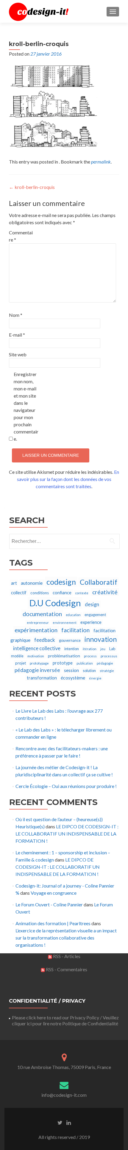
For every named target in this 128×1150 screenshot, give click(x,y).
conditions (39, 592)
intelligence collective (36, 648)
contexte (81, 593)
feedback (44, 640)
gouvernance (70, 640)
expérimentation (36, 630)
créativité (105, 592)
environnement (65, 622)
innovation (101, 639)
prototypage (39, 663)
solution (89, 670)
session (71, 670)
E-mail (17, 334)
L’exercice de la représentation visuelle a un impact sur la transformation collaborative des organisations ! (66, 938)
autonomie (32, 583)
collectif (18, 592)
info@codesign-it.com (64, 1095)
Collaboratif (98, 582)
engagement (95, 614)
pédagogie (105, 663)
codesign (61, 581)
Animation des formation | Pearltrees (52, 923)
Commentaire (21, 236)
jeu (102, 649)
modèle (17, 656)
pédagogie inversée (37, 670)
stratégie (107, 671)
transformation (42, 677)
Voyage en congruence (54, 893)
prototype (63, 662)
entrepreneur (38, 622)
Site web (17, 354)
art (14, 583)
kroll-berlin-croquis (32, 187)
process (90, 656)
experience (91, 622)
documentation (42, 613)
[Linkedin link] (68, 1122)
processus (109, 656)
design (92, 604)
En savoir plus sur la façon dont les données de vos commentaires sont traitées (68, 479)
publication (85, 663)
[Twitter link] (60, 1122)
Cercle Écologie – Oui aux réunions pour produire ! (66, 786)
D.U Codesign (55, 603)
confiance (62, 592)
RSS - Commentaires (66, 969)
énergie (95, 678)
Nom (15, 315)
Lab (112, 648)
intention (71, 649)
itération (89, 649)
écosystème (73, 677)
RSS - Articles (66, 956)
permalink (101, 161)
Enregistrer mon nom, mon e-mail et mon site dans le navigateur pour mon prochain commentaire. (26, 406)
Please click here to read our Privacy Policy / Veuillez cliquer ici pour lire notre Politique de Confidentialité (65, 1020)
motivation (35, 656)
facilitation (75, 630)
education (73, 615)
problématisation (64, 655)
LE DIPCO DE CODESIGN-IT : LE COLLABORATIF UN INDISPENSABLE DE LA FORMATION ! (66, 834)
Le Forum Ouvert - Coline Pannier (49, 904)
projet (20, 663)
